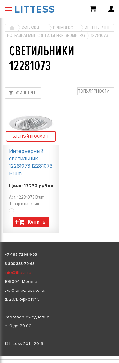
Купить (36, 222)
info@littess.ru (18, 272)
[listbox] (59, 359)
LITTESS (35, 10)
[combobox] (95, 91)
